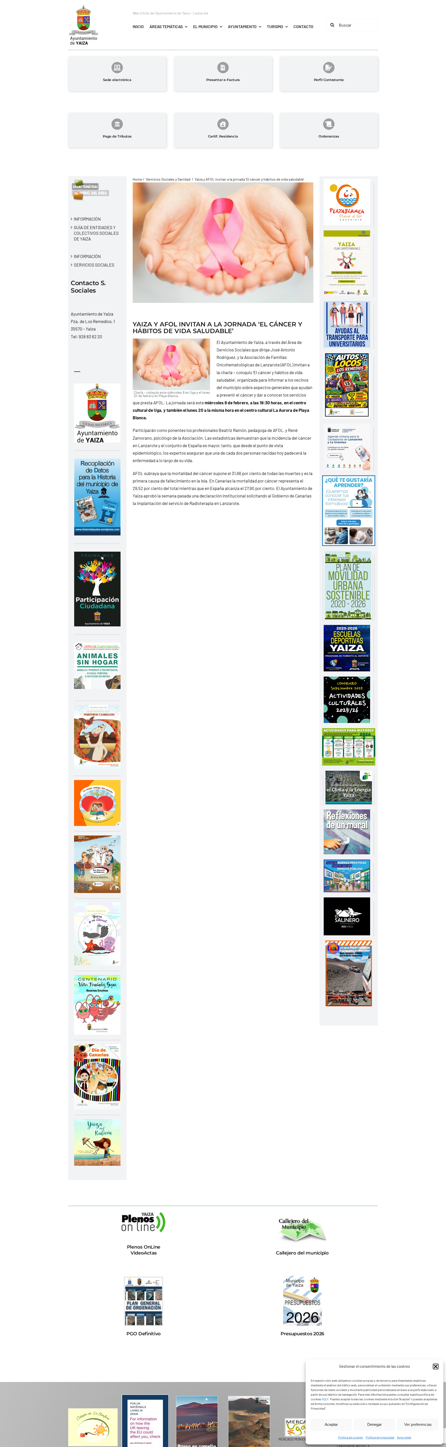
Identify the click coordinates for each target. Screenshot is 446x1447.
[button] (435, 1366)
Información (87, 218)
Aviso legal (404, 1437)
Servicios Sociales (94, 264)
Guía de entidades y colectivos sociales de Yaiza (96, 233)
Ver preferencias (418, 1424)
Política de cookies (350, 1437)
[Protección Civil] (348, 944)
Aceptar (331, 1424)
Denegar (374, 1424)
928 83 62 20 (90, 336)
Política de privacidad (380, 1437)
